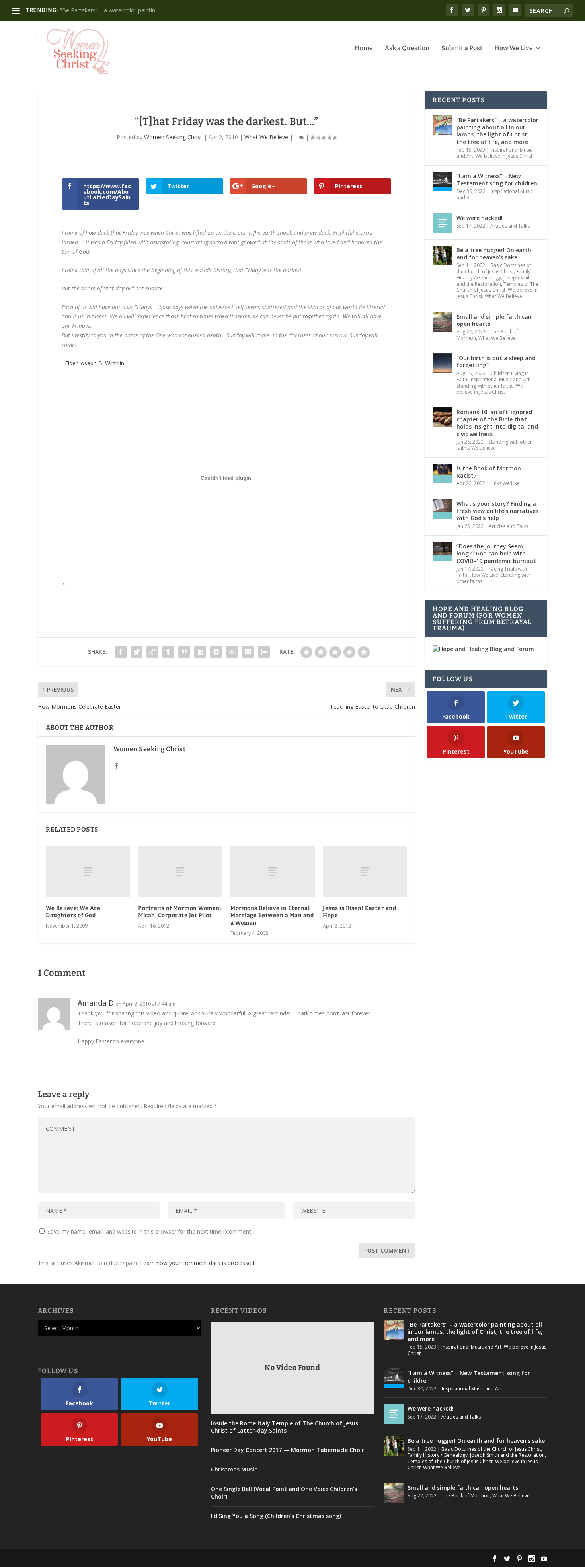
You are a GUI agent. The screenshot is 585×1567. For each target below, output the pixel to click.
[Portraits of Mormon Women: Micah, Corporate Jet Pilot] (180, 871)
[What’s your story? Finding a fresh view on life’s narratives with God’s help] (442, 509)
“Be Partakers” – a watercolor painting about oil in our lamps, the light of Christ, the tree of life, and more (497, 131)
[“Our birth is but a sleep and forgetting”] (442, 363)
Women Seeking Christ (173, 137)
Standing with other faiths (484, 385)
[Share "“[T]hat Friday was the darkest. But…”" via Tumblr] (168, 652)
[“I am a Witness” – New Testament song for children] (442, 181)
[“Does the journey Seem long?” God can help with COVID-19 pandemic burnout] (442, 551)
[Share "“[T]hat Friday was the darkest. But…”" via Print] (264, 652)
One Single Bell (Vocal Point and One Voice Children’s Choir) (284, 1492)
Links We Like (505, 483)
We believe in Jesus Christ (504, 155)
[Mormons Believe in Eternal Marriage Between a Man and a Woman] (272, 871)
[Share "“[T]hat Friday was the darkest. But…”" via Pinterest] (184, 652)
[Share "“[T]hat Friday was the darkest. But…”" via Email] (248, 652)
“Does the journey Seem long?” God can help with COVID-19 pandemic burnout (496, 553)
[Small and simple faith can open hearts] (442, 322)
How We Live (513, 48)
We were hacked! (479, 218)
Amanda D (96, 1003)
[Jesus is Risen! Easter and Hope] (365, 871)
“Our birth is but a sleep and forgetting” (496, 361)
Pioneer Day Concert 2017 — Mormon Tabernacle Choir (287, 1450)
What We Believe (266, 137)
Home (364, 48)
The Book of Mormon (466, 1495)
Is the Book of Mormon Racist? (488, 471)
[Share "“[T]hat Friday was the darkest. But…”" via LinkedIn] (200, 652)
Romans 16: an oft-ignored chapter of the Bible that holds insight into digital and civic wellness (497, 423)
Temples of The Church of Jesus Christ (497, 287)
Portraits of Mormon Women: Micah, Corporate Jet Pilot (179, 912)
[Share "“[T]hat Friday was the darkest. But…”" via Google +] (152, 652)
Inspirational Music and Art (494, 194)
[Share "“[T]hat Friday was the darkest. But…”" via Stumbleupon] (232, 652)
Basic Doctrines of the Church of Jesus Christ (493, 268)
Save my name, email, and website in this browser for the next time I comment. (149, 1231)
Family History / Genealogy (493, 274)
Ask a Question (407, 48)
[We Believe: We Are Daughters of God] (88, 871)
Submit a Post (461, 48)
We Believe (483, 447)
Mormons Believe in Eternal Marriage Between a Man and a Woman (272, 915)
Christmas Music (234, 1469)
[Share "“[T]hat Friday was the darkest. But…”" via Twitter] (136, 652)
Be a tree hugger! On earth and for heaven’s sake (493, 253)
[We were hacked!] (442, 223)
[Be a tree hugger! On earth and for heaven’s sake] (442, 255)
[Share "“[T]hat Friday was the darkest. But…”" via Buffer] (216, 652)
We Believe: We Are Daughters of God (73, 912)
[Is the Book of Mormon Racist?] (442, 473)
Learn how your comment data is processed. (197, 1263)
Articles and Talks (510, 225)
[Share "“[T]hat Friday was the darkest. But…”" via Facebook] (121, 652)
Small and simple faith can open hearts (494, 320)
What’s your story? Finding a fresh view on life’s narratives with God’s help (497, 511)
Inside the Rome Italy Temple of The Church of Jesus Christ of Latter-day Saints (284, 1427)
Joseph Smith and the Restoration (494, 280)
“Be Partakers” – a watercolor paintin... (109, 10)
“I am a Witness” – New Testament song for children (496, 179)
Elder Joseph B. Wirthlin (94, 363)
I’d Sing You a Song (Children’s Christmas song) (276, 1516)
